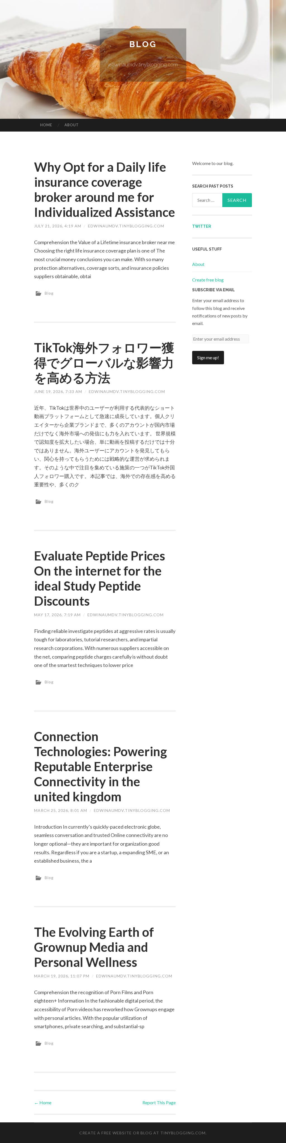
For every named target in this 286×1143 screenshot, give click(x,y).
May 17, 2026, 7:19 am (57, 614)
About (72, 125)
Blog (143, 44)
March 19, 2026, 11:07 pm (61, 976)
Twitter (201, 226)
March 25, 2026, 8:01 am (60, 810)
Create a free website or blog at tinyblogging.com (142, 1132)
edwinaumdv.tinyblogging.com (126, 226)
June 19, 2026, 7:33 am (58, 391)
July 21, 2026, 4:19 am (57, 226)
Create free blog (208, 279)
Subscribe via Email (213, 290)
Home (46, 125)
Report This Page (159, 1102)
